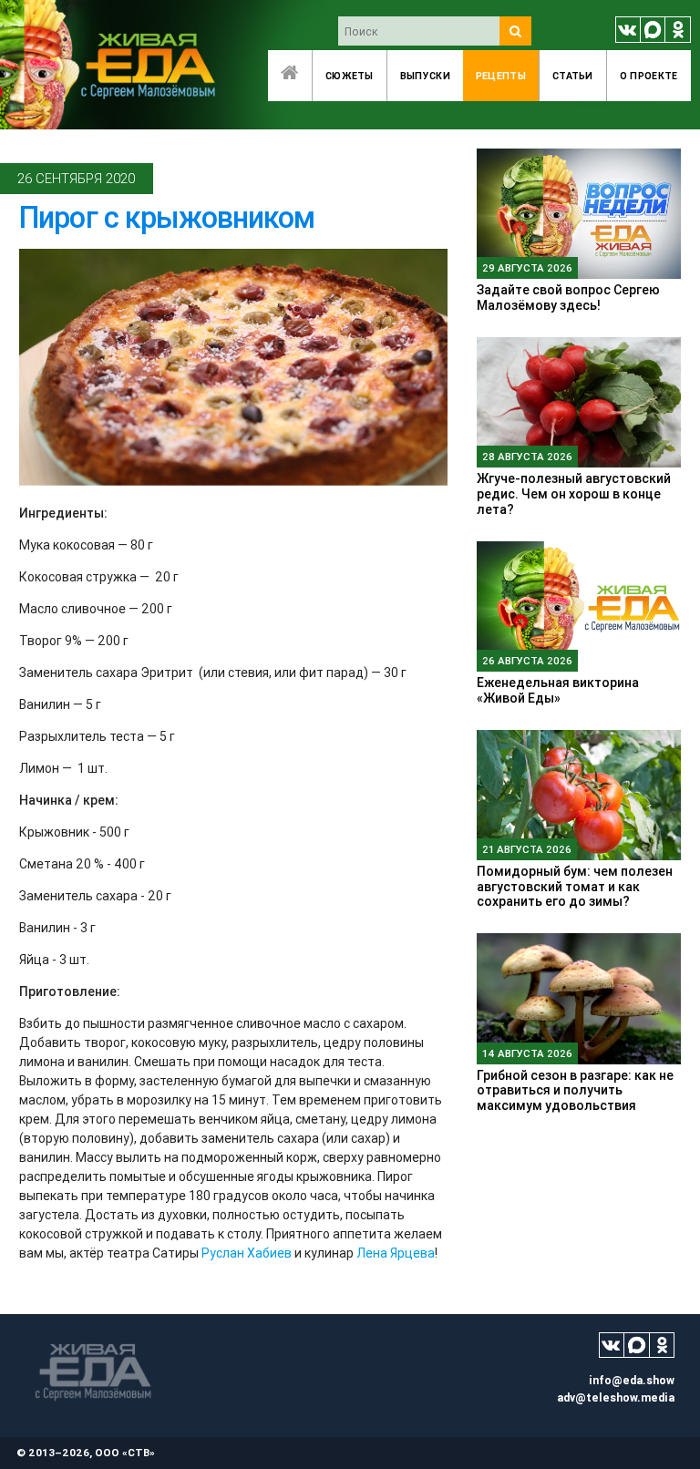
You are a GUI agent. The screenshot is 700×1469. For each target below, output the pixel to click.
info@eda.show (631, 1380)
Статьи (572, 75)
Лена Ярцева (395, 1253)
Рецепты (501, 75)
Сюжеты (349, 75)
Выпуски (425, 75)
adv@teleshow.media (615, 1397)
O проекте (649, 75)
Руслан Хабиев (246, 1253)
